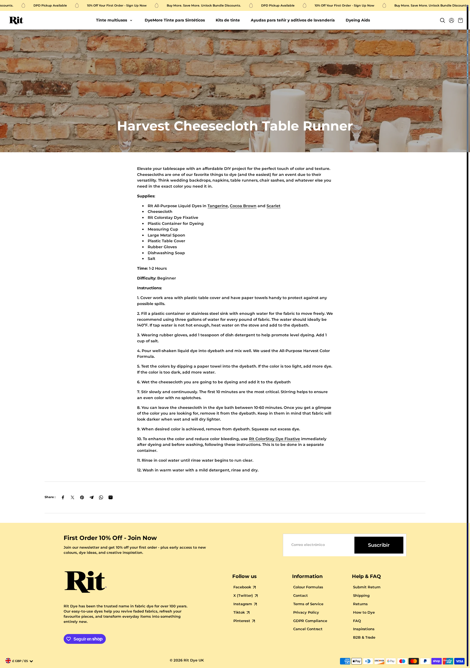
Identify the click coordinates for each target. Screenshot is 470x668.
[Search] (442, 20)
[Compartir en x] (72, 497)
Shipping (361, 596)
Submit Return (367, 587)
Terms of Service (308, 604)
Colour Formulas (308, 587)
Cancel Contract (308, 629)
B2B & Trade (364, 637)
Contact (300, 596)
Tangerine (218, 205)
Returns (360, 604)
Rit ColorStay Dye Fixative (274, 438)
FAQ (357, 621)
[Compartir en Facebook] (63, 497)
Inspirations (364, 629)
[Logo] (16, 20)
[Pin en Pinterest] (82, 497)
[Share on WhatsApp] (101, 497)
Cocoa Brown (243, 205)
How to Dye (364, 612)
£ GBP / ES (20, 661)
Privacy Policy (306, 612)
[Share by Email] (110, 497)
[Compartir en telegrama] (91, 497)
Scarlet (273, 205)
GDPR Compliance (310, 621)
